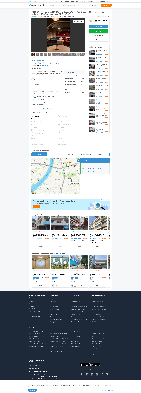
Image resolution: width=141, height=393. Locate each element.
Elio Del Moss (95, 348)
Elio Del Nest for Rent (56, 351)
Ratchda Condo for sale (98, 321)
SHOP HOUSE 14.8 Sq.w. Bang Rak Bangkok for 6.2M (59, 234)
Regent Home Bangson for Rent (58, 353)
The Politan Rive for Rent (36, 330)
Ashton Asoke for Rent (35, 341)
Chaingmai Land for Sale (56, 321)
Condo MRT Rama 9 (76, 303)
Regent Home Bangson (98, 353)
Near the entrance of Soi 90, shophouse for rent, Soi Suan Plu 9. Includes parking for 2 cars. (97, 273)
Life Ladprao (74, 338)
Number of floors (69, 78)
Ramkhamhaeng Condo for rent (79, 306)
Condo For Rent (75, 298)
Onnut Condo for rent (77, 311)
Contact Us (91, 1)
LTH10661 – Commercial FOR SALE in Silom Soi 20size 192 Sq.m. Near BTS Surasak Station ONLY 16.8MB (97, 234)
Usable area (68, 89)
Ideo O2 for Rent (54, 335)
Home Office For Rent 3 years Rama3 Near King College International (58, 273)
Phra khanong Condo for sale (100, 319)
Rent (57, 1)
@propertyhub (36, 368)
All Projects (83, 1)
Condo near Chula (76, 301)
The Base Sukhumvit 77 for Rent (37, 348)
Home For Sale (96, 298)
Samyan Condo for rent (77, 316)
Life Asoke (74, 333)
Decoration (67, 92)
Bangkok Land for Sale (56, 319)
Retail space (32, 318)
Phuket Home (53, 303)
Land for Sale (32, 308)
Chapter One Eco (96, 346)
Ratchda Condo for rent (77, 321)
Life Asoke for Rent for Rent (37, 333)
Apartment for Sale (34, 316)
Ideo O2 (94, 335)
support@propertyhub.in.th (39, 371)
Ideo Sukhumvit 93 (97, 340)
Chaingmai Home (54, 301)
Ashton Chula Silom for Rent (36, 343)
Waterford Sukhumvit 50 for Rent (59, 338)
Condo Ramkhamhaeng (98, 306)
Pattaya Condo (54, 316)
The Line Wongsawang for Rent (58, 333)
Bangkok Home (54, 298)
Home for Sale (33, 303)
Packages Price (101, 1)
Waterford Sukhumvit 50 (98, 338)
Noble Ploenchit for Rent (36, 346)
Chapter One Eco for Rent (57, 346)
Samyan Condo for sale (98, 316)
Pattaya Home (54, 306)
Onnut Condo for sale (98, 311)
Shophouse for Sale (34, 311)
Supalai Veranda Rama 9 (98, 343)
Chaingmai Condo (55, 311)
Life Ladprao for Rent (35, 338)
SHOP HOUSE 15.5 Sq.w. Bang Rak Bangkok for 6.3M (40, 234)
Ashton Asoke (75, 341)
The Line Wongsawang (98, 333)
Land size (67, 86)
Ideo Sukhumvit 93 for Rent (57, 340)
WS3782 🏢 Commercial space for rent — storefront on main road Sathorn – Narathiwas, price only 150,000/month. (79, 273)
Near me (67, 1)
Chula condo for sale (97, 301)
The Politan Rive (75, 330)
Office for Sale (33, 313)
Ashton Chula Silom (76, 343)
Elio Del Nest (95, 351)
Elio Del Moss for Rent (56, 348)
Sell (61, 1)
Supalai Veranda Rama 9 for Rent (58, 343)
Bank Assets (74, 1)
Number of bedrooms (70, 81)
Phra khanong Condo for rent (79, 319)
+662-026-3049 (36, 365)
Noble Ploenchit (75, 346)
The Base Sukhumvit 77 (77, 348)
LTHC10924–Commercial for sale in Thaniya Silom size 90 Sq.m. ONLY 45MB (78, 234)
